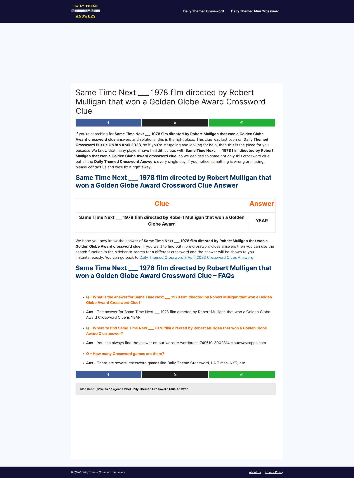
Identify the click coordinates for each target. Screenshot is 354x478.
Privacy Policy (274, 472)
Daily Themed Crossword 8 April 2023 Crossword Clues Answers (196, 257)
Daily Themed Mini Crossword (255, 11)
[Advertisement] (177, 56)
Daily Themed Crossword (203, 11)
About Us (255, 472)
